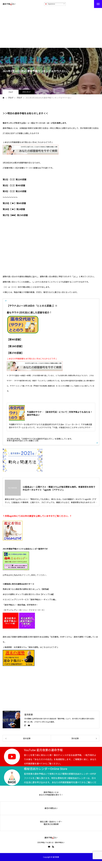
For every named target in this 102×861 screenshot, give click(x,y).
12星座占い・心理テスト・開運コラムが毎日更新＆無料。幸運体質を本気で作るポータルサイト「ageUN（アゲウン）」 (59, 488)
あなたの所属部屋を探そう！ (51, 795)
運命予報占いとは (51, 792)
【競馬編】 (46, 589)
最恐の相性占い (51, 808)
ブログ (10, 92)
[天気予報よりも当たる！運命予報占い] (9, 4)
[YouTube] (29, 725)
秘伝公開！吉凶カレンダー (51, 821)
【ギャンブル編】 (47, 594)
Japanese (51, 4)
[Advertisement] (51, 27)
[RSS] (53, 846)
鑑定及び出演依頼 (51, 824)
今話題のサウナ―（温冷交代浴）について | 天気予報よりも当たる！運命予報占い (59, 413)
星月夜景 (28, 714)
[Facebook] (25, 725)
